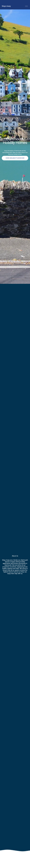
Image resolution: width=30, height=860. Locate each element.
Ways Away (6, 6)
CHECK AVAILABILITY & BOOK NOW (15, 158)
